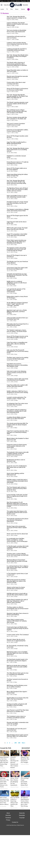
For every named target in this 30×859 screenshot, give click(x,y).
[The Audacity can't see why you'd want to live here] (3, 730)
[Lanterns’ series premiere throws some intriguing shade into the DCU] (3, 44)
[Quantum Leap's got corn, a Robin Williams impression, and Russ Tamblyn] (3, 312)
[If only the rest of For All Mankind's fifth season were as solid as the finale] (3, 468)
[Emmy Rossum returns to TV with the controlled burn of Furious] (3, 163)
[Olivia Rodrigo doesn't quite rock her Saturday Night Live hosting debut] (3, 736)
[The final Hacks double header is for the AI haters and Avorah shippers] (3, 661)
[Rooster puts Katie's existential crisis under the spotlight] (3, 724)
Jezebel (12, 1)
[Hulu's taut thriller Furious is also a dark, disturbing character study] (3, 197)
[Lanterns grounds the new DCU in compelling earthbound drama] (3, 50)
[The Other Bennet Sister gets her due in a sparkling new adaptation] (3, 674)
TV (7, 9)
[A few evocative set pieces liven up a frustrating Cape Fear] (3, 319)
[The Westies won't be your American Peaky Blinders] (3, 263)
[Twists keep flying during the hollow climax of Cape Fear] (3, 176)
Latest (2, 9)
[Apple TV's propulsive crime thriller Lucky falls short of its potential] (3, 235)
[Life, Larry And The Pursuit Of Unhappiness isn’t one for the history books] (3, 352)
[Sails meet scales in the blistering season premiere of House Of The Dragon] (3, 373)
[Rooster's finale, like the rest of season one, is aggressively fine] (3, 641)
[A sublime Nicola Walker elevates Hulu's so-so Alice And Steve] (3, 419)
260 (19, 743)
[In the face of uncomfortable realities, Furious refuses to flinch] (3, 131)
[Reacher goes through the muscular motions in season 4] (3, 78)
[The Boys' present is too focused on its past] (3, 681)
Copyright (22, 817)
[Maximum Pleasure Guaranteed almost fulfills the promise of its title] (3, 561)
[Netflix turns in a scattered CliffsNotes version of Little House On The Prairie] (3, 283)
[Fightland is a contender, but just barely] (3, 157)
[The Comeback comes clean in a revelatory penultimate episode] (3, 718)
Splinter (18, 1)
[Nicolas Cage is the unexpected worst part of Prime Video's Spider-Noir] (3, 528)
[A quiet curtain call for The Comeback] (3, 635)
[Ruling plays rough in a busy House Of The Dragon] (3, 298)
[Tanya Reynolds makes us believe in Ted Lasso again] (3, 71)
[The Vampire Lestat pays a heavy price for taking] (3, 331)
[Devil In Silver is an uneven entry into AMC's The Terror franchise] (3, 699)
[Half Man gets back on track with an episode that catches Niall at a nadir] (3, 595)
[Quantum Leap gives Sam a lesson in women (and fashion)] (3, 615)
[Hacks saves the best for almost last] (3, 534)
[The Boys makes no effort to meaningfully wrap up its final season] (3, 609)
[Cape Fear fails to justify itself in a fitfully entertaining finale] (3, 144)
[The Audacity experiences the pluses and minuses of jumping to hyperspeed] (3, 521)
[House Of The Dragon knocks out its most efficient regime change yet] (3, 338)
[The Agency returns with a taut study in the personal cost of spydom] (3, 380)
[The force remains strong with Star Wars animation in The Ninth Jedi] (3, 119)
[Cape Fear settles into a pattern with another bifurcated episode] (3, 386)
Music (16, 9)
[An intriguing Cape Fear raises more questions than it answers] (3, 405)
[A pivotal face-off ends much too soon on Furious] (3, 38)
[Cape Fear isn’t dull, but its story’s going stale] (3, 223)
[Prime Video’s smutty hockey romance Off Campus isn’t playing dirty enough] (3, 622)
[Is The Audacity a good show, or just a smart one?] (3, 575)
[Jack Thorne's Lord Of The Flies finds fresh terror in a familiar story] (3, 711)
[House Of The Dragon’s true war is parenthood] (3, 257)
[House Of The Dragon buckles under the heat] (3, 137)
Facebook (8, 817)
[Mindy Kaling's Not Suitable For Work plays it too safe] (3, 440)
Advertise (8, 815)
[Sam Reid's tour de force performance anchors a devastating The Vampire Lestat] (3, 366)
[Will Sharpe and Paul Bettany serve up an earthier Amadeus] (3, 687)
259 (15, 743)
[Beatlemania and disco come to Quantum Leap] (3, 461)
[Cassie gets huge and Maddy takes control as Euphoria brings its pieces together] (3, 629)
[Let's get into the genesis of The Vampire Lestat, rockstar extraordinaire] (3, 291)
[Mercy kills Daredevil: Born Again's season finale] (3, 693)
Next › (23, 743)
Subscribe (6, 5)
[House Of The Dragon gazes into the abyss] (3, 217)
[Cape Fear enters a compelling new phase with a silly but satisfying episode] (3, 344)
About (8, 813)
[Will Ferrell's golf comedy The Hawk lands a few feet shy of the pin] (3, 229)
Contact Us (15, 822)
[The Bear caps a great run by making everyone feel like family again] (3, 359)
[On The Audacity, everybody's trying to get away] (3, 647)
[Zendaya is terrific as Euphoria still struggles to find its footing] (3, 705)
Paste (1, 1)
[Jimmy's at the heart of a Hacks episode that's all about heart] (3, 589)
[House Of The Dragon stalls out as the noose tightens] (3, 170)
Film (11, 9)
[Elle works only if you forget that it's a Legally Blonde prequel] (3, 325)
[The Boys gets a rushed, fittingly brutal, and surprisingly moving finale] (3, 555)
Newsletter (25, 5)
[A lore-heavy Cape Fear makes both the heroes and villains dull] (3, 269)
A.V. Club (7, 1)
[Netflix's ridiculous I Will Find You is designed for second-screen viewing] (3, 393)
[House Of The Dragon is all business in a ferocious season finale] (3, 90)
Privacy (8, 820)
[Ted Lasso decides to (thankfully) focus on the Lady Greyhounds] (3, 32)
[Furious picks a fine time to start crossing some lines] (3, 84)
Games (23, 9)
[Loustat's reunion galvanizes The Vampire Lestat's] (3, 399)
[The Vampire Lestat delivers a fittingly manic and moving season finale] (3, 211)
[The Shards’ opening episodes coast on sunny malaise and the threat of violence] (3, 104)
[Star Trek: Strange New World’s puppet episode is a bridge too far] (3, 18)
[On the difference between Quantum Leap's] (3, 305)
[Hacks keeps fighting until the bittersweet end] (3, 475)
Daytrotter (23, 1)
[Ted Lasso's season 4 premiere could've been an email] (3, 125)
